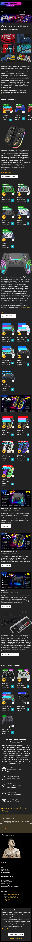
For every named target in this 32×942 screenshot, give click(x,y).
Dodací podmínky (9, 900)
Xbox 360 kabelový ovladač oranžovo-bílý (5, 119)
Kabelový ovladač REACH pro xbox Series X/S (22, 223)
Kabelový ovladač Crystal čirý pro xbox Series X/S (21, 200)
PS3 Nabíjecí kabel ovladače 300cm (21, 708)
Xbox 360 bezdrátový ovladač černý (6, 685)
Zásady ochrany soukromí (9, 929)
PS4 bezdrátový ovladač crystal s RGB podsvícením (6, 363)
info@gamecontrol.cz (7, 94)
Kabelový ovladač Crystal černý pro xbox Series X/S (6, 223)
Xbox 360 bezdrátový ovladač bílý (20, 685)
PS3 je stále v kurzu (7, 591)
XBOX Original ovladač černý (6, 730)
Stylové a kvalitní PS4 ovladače (11, 508)
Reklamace (7, 899)
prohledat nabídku (7, 316)
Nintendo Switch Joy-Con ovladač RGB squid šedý (6, 457)
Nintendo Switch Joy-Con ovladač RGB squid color (6, 482)
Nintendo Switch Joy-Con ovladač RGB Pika (6, 433)
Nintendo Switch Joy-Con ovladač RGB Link (22, 457)
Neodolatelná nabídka (8, 176)
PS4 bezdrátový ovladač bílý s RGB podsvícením (22, 340)
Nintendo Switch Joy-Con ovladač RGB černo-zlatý (22, 433)
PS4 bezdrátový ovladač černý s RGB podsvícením (6, 340)
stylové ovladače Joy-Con (9, 551)
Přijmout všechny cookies (16, 934)
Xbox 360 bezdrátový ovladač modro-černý (18, 119)
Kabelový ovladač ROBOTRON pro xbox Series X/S (6, 247)
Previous (1, 823)
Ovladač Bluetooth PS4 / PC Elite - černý (21, 362)
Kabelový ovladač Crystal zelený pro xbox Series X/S (6, 200)
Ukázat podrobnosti (16, 938)
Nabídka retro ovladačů (8, 654)
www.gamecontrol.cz (12, 897)
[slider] (5, 828)
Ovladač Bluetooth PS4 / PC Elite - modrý (6, 387)
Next (31, 823)
